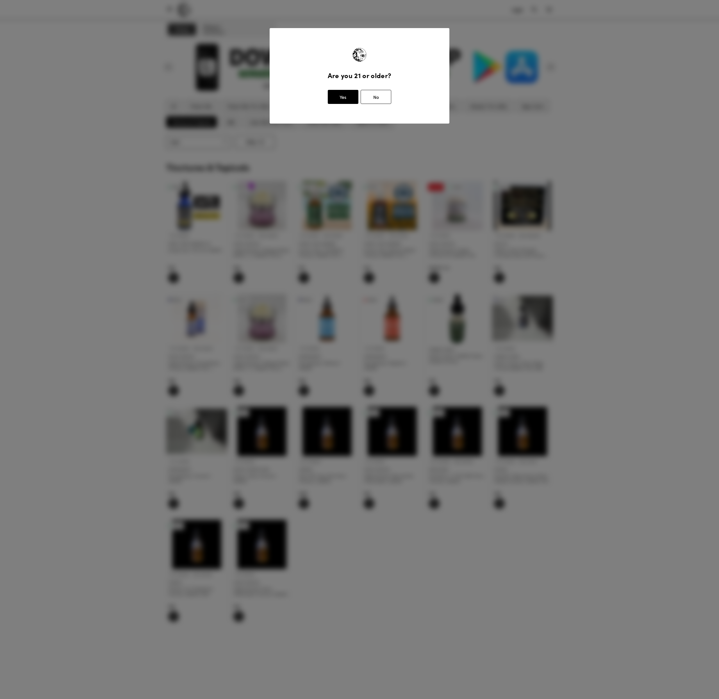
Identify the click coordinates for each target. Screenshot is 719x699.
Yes (343, 97)
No (376, 97)
